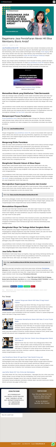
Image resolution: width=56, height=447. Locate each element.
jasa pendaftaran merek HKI (22, 133)
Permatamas (45, 268)
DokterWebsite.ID (40, 443)
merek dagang (45, 51)
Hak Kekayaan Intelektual (37, 55)
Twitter (20, 286)
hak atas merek (20, 112)
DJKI (20, 148)
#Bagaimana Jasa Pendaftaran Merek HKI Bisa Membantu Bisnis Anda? (26, 290)
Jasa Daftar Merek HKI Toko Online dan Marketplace (18, 372)
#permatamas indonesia (9, 291)
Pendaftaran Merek (30, 87)
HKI (43, 62)
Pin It (33, 286)
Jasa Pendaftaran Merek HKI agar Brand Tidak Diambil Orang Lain (22, 357)
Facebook (14, 286)
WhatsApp (27, 286)
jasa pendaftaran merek (34, 62)
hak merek (5, 178)
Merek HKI (5, 45)
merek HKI (27, 55)
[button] (54, 2)
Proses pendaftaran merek (9, 118)
